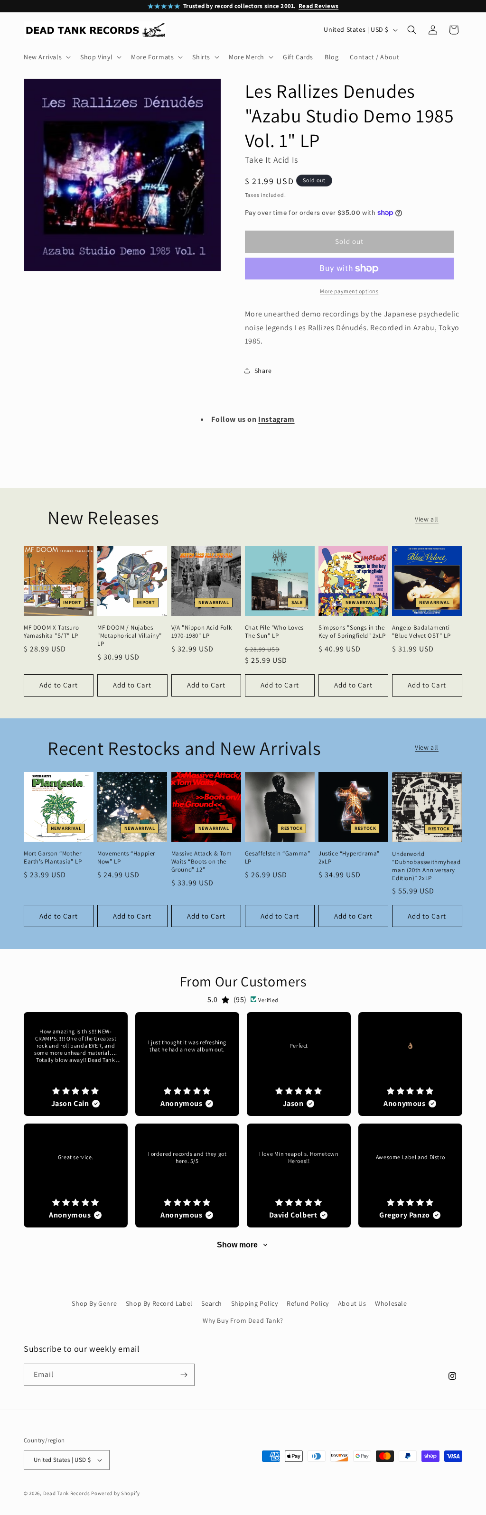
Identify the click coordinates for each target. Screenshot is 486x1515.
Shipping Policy (254, 1303)
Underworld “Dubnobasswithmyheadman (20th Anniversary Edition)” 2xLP (426, 866)
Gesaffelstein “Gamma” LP (277, 857)
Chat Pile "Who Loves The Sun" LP (274, 632)
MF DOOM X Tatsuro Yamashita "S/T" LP (51, 632)
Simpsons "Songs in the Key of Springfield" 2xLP (351, 632)
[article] (76, 1064)
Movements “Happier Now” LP (126, 857)
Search (211, 1303)
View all (427, 519)
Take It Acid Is (271, 159)
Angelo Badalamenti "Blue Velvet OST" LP (421, 632)
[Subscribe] (183, 1375)
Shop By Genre (94, 1303)
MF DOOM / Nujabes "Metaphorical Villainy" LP (129, 636)
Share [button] (263, 370)
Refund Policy (308, 1303)
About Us (352, 1303)
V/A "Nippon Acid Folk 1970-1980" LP (201, 632)
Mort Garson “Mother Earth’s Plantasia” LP (53, 857)
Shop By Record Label (159, 1303)
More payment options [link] (349, 291)
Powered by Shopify (115, 1493)
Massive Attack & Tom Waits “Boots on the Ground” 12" (201, 862)
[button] (46, 57)
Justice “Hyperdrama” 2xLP (349, 857)
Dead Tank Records (66, 1493)
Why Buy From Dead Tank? (243, 1320)
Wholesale (391, 1303)
